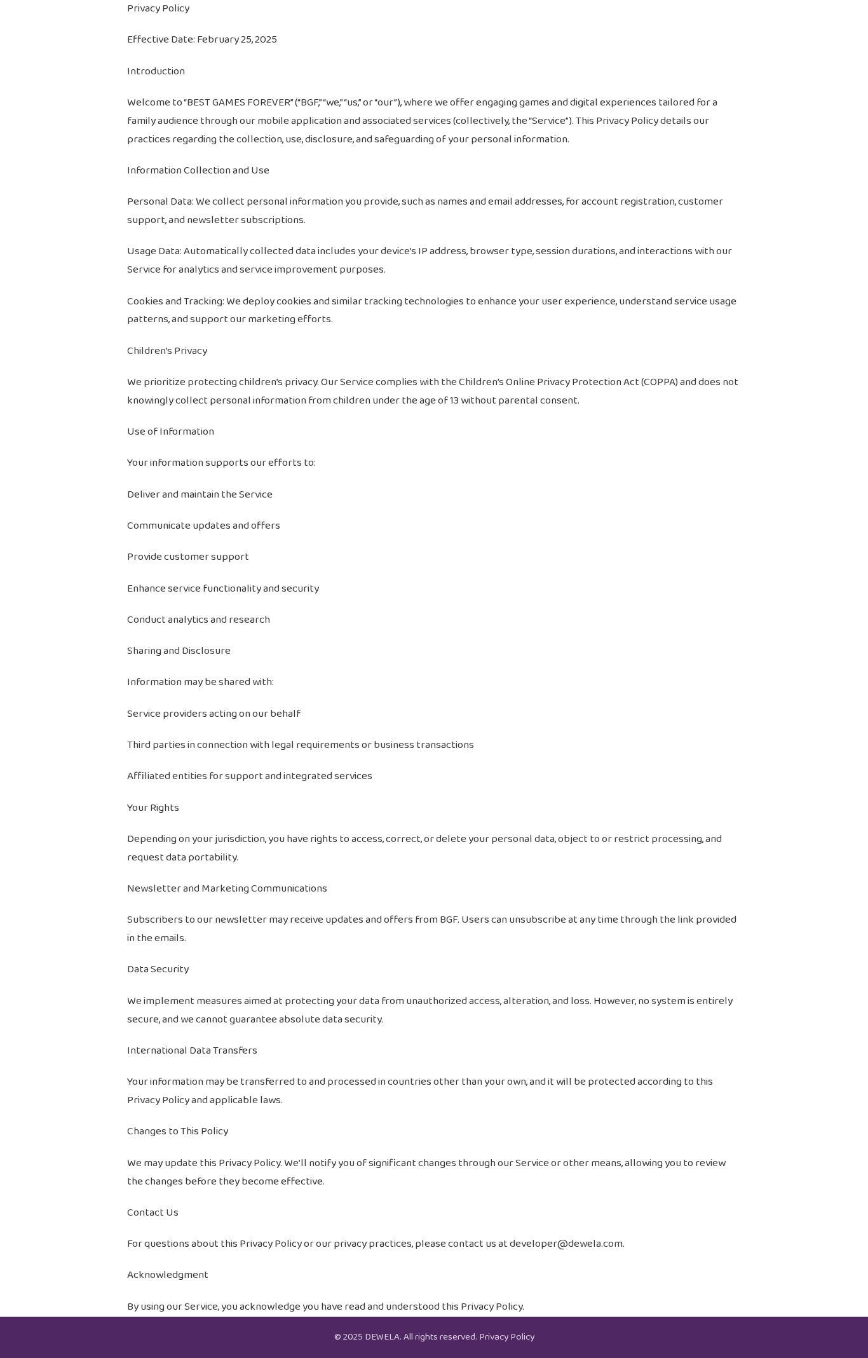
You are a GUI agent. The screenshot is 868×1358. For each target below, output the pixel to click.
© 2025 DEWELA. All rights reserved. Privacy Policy (434, 1337)
